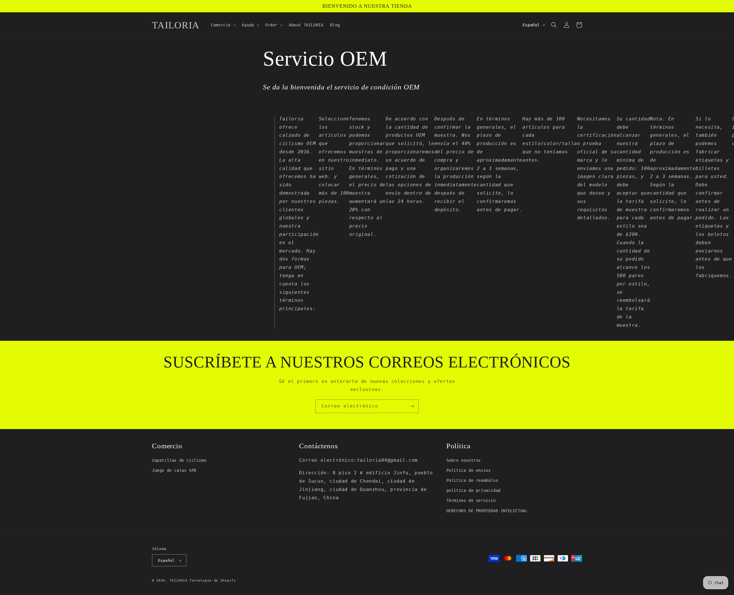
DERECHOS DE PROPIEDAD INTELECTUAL (487, 510)
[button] (222, 25)
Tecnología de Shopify (213, 580)
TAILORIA (179, 580)
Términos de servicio (471, 500)
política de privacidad (473, 490)
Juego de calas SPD (174, 470)
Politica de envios (468, 470)
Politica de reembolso (472, 480)
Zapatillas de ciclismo (179, 460)
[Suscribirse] (412, 406)
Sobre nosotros (463, 460)
